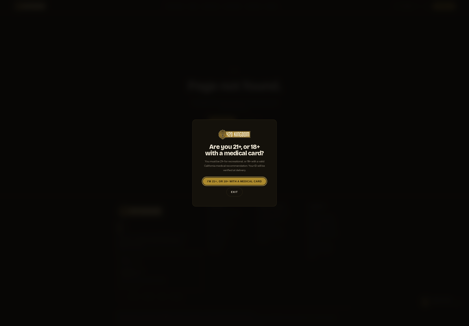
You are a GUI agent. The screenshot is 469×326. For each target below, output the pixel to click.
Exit (234, 192)
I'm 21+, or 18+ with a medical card (234, 181)
